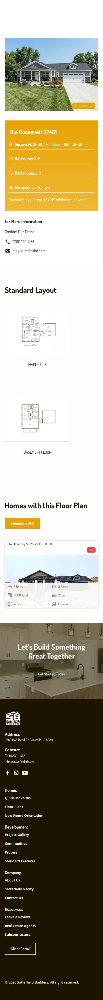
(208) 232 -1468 (15, 756)
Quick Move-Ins (18, 798)
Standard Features (20, 861)
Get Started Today (51, 674)
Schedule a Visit (22, 523)
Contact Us (14, 898)
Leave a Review (17, 917)
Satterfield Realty (19, 889)
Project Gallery (17, 834)
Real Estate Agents (20, 925)
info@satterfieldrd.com (19, 761)
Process (11, 852)
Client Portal (20, 948)
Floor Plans (14, 806)
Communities (16, 843)
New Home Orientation (24, 815)
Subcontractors (17, 934)
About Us (12, 880)
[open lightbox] (37, 332)
